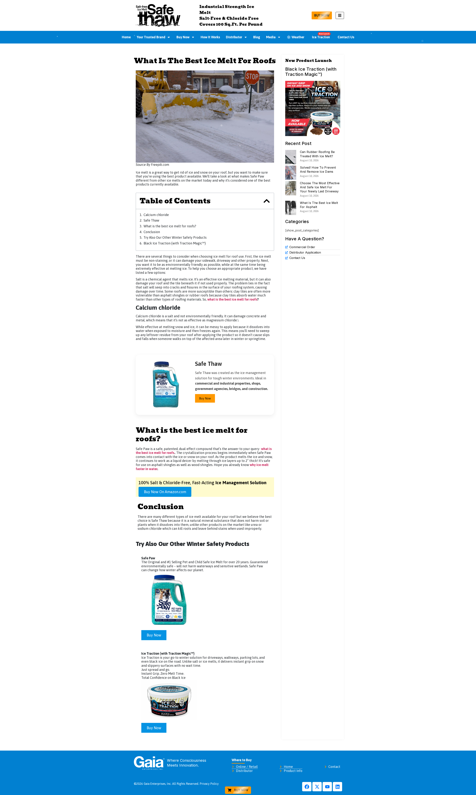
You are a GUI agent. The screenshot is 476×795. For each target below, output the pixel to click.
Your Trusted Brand (151, 37)
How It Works (210, 37)
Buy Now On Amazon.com (165, 492)
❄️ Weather (295, 37)
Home (126, 37)
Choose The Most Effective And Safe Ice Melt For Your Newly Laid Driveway (320, 187)
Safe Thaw (151, 220)
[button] (266, 200)
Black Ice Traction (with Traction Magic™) (175, 243)
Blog (256, 37)
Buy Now (182, 37)
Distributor (234, 37)
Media (271, 37)
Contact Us (346, 37)
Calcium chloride (156, 215)
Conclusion (152, 232)
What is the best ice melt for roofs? (170, 226)
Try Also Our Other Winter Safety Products (175, 237)
